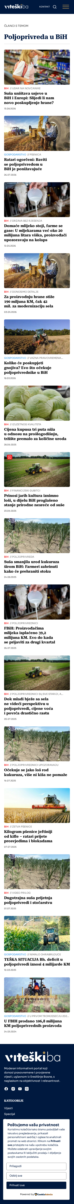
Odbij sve (15, 1175)
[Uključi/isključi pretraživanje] (55, 7)
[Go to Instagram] (13, 1089)
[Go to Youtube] (20, 1089)
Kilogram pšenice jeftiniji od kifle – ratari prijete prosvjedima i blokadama (28, 836)
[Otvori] (65, 7)
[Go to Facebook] (6, 1089)
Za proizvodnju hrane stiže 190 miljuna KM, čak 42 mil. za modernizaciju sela (29, 301)
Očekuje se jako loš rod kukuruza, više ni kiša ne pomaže (35, 772)
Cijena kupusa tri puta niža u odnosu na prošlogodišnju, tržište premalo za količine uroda (35, 434)
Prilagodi (15, 1166)
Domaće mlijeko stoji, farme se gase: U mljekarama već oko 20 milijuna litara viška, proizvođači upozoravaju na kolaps (35, 233)
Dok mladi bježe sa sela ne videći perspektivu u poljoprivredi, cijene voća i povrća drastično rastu (28, 706)
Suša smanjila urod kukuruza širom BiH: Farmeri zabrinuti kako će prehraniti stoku (31, 566)
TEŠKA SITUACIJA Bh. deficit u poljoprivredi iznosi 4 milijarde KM (37, 961)
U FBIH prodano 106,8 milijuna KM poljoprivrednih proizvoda (33, 1023)
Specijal (9, 1114)
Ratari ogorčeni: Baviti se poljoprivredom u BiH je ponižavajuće (25, 164)
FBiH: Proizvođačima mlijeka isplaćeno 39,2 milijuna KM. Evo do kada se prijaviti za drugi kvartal (29, 635)
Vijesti (8, 1108)
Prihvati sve (17, 1185)
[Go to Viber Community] (27, 1089)
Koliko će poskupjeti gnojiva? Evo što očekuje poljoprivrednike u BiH (27, 367)
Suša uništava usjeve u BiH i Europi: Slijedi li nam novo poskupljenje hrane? (29, 98)
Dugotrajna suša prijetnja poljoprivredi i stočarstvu (28, 900)
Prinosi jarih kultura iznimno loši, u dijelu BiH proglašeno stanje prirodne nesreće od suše (34, 500)
